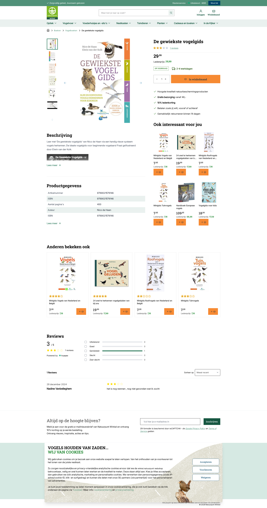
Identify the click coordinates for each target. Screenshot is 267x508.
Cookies (77, 489)
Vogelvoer (68, 23)
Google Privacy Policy (195, 428)
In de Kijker (209, 23)
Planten (161, 23)
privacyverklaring (124, 489)
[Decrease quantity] (156, 79)
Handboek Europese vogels (185, 206)
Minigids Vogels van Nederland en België (163, 156)
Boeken (57, 30)
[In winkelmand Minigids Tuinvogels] (158, 222)
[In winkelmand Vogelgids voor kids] (203, 222)
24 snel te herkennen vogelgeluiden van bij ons (186, 157)
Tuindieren (142, 23)
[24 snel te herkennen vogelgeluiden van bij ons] (186, 142)
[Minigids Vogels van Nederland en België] (164, 142)
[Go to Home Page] (48, 30)
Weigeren (206, 477)
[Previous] (65, 83)
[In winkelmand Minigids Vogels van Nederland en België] (158, 172)
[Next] (141, 83)
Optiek (50, 23)
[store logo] (52, 12)
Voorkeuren (206, 469)
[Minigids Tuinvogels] (164, 192)
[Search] (171, 12)
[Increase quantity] (167, 79)
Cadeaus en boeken (184, 23)
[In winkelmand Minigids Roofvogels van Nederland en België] (203, 172)
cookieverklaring (103, 489)
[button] (160, 48)
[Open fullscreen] (103, 81)
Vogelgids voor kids (208, 205)
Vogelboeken (71, 30)
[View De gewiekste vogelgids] (52, 44)
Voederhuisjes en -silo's (95, 23)
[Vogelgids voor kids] (209, 192)
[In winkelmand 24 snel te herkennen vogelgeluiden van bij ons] (181, 172)
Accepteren (206, 461)
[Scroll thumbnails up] (52, 42)
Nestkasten (122, 23)
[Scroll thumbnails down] (52, 119)
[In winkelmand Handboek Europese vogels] (181, 222)
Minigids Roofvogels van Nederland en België (208, 157)
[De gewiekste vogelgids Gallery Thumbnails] (52, 81)
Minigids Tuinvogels (162, 205)
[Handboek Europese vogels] (186, 192)
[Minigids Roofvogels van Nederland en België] (209, 142)
